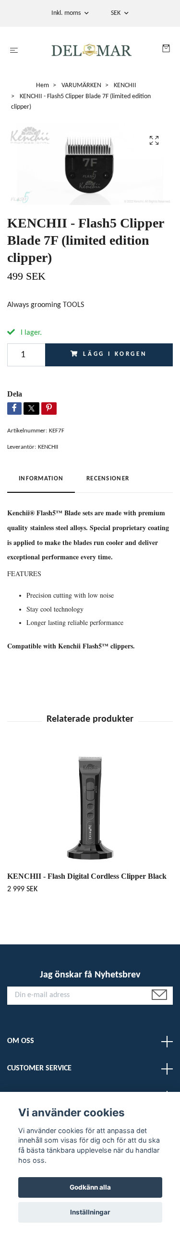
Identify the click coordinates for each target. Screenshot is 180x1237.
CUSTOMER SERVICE (39, 1068)
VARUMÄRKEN (81, 85)
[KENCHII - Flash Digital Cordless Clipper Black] (90, 808)
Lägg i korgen (115, 354)
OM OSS (20, 1041)
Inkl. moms (66, 13)
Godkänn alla (90, 1187)
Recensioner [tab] (107, 479)
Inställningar (90, 1212)
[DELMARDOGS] (92, 50)
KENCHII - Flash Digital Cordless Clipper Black (87, 876)
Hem (42, 85)
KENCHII (125, 85)
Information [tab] (41, 479)
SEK (116, 13)
